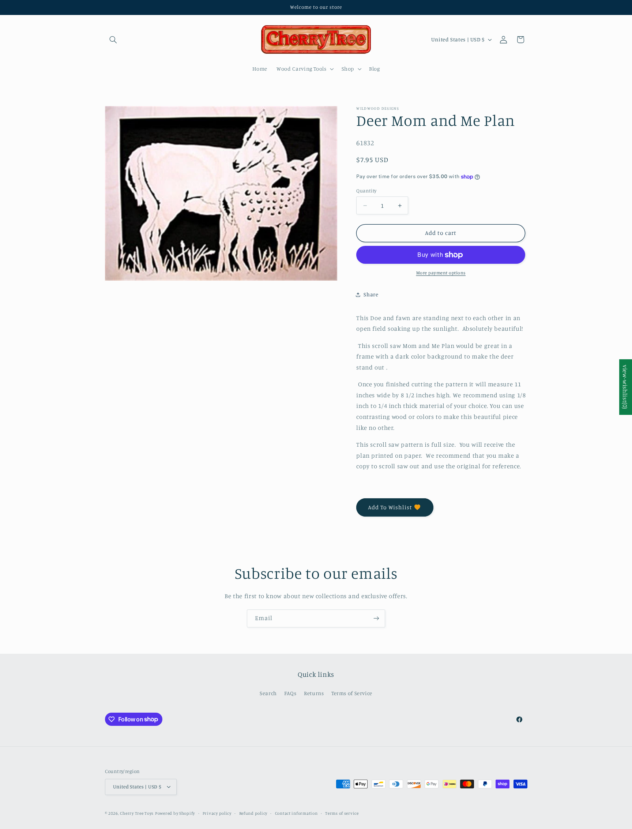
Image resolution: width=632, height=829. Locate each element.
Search (268, 693)
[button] (113, 39)
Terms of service (342, 813)
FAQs (290, 693)
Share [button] (371, 295)
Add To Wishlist (390, 507)
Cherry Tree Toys (137, 813)
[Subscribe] (376, 618)
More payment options (441, 273)
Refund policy (253, 813)
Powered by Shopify (175, 813)
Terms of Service (351, 693)
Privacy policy (217, 813)
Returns (314, 693)
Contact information (296, 813)
